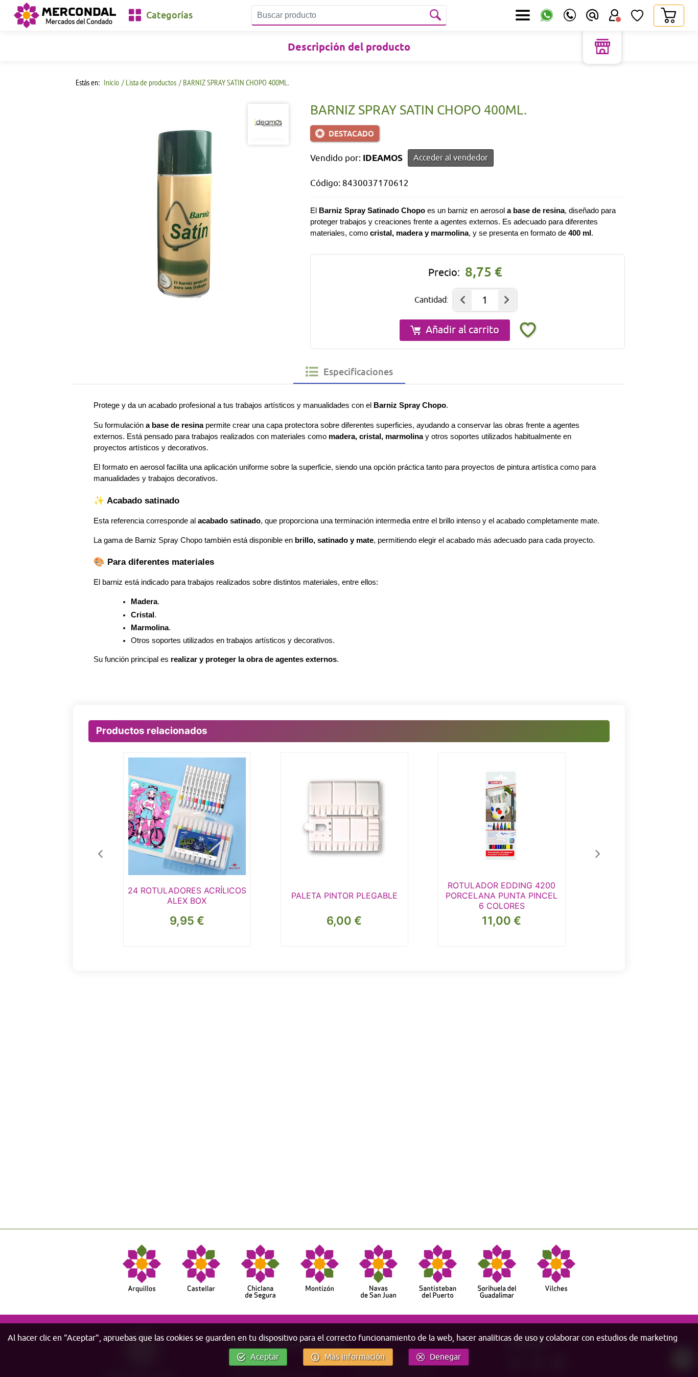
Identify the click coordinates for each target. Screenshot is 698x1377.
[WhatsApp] (546, 15)
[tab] (349, 371)
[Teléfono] (570, 15)
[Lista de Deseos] (637, 15)
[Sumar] (507, 300)
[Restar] (463, 300)
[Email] (592, 15)
